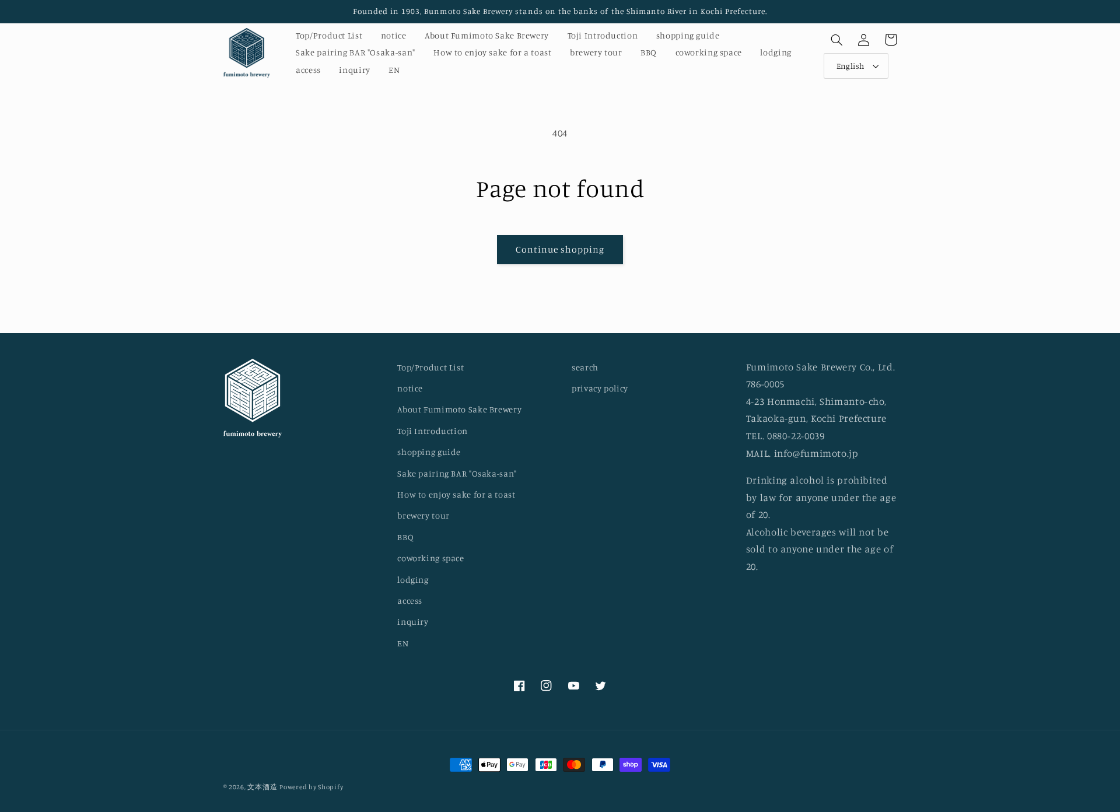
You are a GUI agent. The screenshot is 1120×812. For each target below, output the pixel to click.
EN (402, 643)
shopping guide (429, 452)
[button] (837, 39)
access (409, 601)
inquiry (412, 621)
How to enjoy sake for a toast (456, 494)
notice (410, 388)
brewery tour (423, 515)
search (585, 367)
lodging (412, 579)
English (850, 66)
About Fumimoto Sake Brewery (459, 409)
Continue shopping (560, 249)
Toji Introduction (432, 431)
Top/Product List (430, 367)
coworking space (430, 558)
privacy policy (600, 388)
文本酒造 (262, 787)
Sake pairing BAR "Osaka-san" (457, 473)
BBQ (405, 537)
